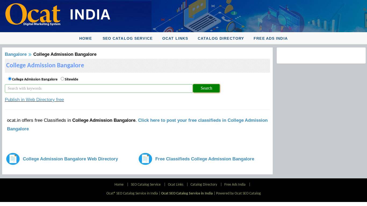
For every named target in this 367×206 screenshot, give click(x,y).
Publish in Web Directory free (34, 99)
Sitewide (71, 80)
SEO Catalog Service (128, 38)
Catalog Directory (221, 38)
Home (85, 38)
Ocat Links (175, 38)
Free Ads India (271, 38)
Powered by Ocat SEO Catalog (238, 194)
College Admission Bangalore (34, 80)
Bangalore (16, 54)
